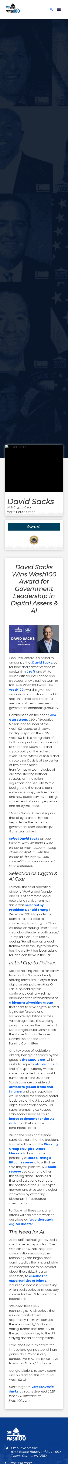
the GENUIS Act (34, 1060)
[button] (59, 9)
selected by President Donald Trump (28, 907)
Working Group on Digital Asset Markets (33, 1149)
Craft (30, 671)
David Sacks (42, 662)
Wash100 (16, 690)
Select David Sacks (24, 838)
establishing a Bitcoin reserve (30, 1160)
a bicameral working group (31, 1002)
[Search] (51, 9)
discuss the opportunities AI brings (28, 1278)
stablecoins (44, 1064)
